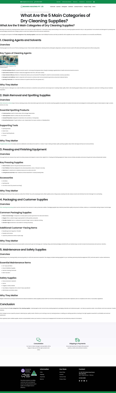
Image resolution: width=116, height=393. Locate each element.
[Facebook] (79, 380)
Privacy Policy (62, 379)
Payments (42, 376)
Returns (42, 379)
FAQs (41, 372)
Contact (61, 374)
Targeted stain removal (5, 144)
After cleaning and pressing (6, 207)
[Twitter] (81, 380)
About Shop (62, 372)
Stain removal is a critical (6, 103)
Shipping (42, 374)
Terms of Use (62, 376)
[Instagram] (86, 380)
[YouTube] (84, 380)
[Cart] (94, 2)
